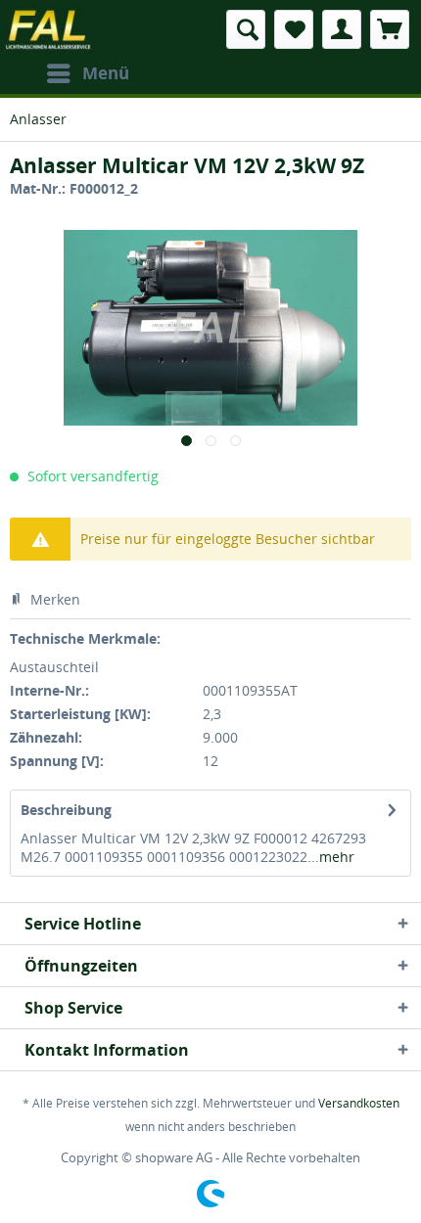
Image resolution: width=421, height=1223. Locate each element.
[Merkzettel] (293, 29)
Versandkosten (358, 1103)
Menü (105, 73)
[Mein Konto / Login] (341, 29)
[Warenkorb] (389, 29)
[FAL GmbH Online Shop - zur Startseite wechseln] (49, 29)
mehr (336, 856)
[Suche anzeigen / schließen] (245, 29)
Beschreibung (66, 809)
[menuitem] (87, 73)
